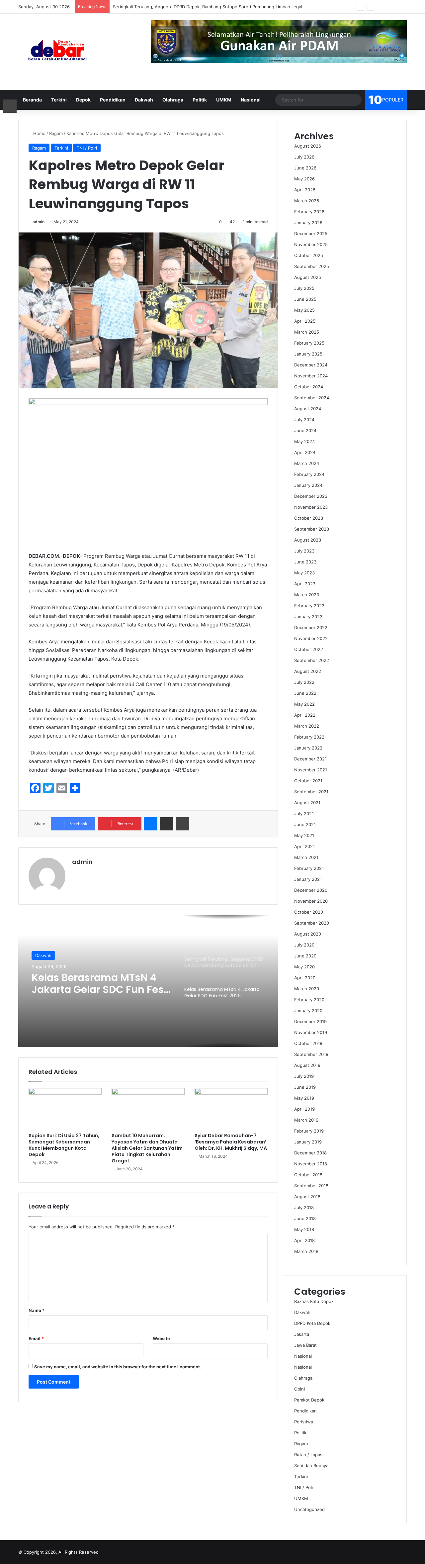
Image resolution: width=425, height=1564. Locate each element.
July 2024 (304, 419)
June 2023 (305, 561)
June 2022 (305, 693)
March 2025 (306, 332)
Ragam (56, 133)
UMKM (223, 99)
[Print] (182, 823)
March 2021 (306, 857)
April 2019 (304, 1109)
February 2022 (309, 737)
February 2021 (309, 868)
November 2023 (311, 507)
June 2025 (305, 299)
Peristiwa (303, 1421)
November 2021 (310, 769)
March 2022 (306, 726)
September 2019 (311, 1054)
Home (38, 133)
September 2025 (311, 266)
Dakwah (144, 99)
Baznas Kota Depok (314, 1301)
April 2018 (304, 1240)
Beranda (32, 99)
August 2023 (307, 540)
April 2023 (304, 583)
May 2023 (304, 572)
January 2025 (308, 354)
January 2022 (308, 747)
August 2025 (307, 277)
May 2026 (304, 178)
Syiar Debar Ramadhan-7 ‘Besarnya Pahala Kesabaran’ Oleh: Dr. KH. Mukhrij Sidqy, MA (231, 1141)
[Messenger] (150, 823)
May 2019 (304, 1098)
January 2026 (308, 222)
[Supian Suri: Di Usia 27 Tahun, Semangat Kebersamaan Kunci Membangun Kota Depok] (65, 1108)
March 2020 (306, 988)
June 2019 (305, 1087)
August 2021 (307, 802)
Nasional (251, 99)
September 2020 (311, 923)
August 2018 (307, 1196)
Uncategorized (309, 1509)
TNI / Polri (87, 148)
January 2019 (308, 1141)
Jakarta (301, 1334)
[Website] (76, 873)
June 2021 (305, 824)
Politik (200, 99)
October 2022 (308, 649)
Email (36, 1338)
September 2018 (311, 1185)
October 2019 (308, 1043)
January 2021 (308, 879)
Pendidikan (113, 99)
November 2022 (311, 638)
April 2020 (304, 977)
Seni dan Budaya (311, 1465)
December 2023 (310, 496)
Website (161, 1338)
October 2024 (308, 386)
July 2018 (304, 1207)
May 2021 (304, 835)
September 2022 (311, 660)
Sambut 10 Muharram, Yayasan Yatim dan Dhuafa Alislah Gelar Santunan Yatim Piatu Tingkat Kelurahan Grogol (147, 1148)
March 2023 (306, 594)
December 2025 (310, 233)
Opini (299, 1389)
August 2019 (307, 1065)
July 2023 (304, 551)
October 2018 (308, 1174)
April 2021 (304, 846)
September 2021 (311, 791)
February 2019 (309, 1131)
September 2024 (311, 397)
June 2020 (305, 955)
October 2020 (308, 912)
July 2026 (304, 157)
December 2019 (310, 1021)
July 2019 (304, 1076)
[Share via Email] (166, 823)
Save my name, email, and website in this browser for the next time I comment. (117, 1366)
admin (38, 221)
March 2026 (306, 200)
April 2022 (304, 715)
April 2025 (304, 321)
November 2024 (311, 375)
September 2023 (311, 529)
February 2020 (309, 999)
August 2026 (307, 146)
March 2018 (306, 1251)
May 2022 (304, 704)
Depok (83, 99)
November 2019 (310, 1032)
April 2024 (304, 452)
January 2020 (308, 1010)
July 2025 (304, 288)
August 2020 (307, 934)
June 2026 (305, 167)
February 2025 (309, 343)
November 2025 (311, 244)
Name (36, 1310)
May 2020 (304, 966)
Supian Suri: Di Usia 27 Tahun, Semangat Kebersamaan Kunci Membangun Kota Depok (64, 1145)
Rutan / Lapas (308, 1454)
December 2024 (310, 364)
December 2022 (310, 627)
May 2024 (304, 441)
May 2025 (304, 310)
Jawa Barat (305, 1345)
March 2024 (306, 463)
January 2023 (308, 616)
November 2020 (311, 901)
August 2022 (307, 671)
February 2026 (309, 211)
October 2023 (308, 518)
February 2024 (309, 474)
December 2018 (310, 1152)
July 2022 (304, 682)
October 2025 (308, 255)
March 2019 (306, 1120)
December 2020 (310, 890)
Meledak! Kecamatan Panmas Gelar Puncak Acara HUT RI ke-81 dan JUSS (90, 989)
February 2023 (309, 605)
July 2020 (304, 944)
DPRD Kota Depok (312, 1323)
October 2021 (308, 780)
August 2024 (307, 408)
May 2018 (304, 1229)
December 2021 (310, 758)
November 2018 (310, 1163)
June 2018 (305, 1218)
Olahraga (172, 99)
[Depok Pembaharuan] (57, 52)
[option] (148, 981)
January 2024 (308, 485)
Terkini (59, 99)
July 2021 (304, 813)
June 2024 (305, 430)
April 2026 (304, 189)
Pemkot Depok (50, 956)
